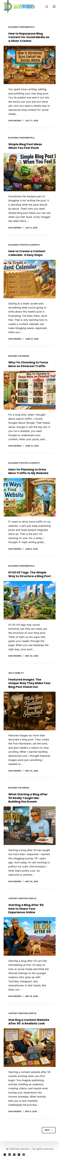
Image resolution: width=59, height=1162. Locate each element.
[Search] (47, 6)
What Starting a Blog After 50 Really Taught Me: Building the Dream (28, 797)
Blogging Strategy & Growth (24, 245)
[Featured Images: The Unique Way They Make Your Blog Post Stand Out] (30, 711)
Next (47, 1130)
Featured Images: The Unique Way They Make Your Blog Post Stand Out (29, 683)
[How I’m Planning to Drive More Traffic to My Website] (30, 497)
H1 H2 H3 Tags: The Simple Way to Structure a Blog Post (29, 574)
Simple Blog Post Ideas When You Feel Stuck (25, 146)
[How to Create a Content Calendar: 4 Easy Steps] (30, 279)
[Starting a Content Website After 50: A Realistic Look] (30, 1047)
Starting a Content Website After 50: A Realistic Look (28, 1021)
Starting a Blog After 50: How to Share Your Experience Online (26, 908)
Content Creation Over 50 (22, 898)
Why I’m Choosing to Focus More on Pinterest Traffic (28, 364)
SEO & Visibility (16, 673)
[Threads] (14, 1154)
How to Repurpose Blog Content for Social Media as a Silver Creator (28, 37)
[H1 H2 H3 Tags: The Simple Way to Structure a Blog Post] (30, 600)
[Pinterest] (23, 1154)
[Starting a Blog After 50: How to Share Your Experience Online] (30, 936)
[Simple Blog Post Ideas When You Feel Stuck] (30, 172)
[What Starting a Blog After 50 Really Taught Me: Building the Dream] (30, 825)
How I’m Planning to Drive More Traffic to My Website (28, 471)
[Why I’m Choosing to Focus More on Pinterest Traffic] (30, 390)
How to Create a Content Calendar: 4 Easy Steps (26, 253)
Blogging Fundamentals (21, 27)
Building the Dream (18, 356)
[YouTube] (19, 1154)
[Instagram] (5, 1154)
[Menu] (54, 6)
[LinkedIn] (9, 1154)
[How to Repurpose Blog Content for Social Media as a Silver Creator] (30, 65)
